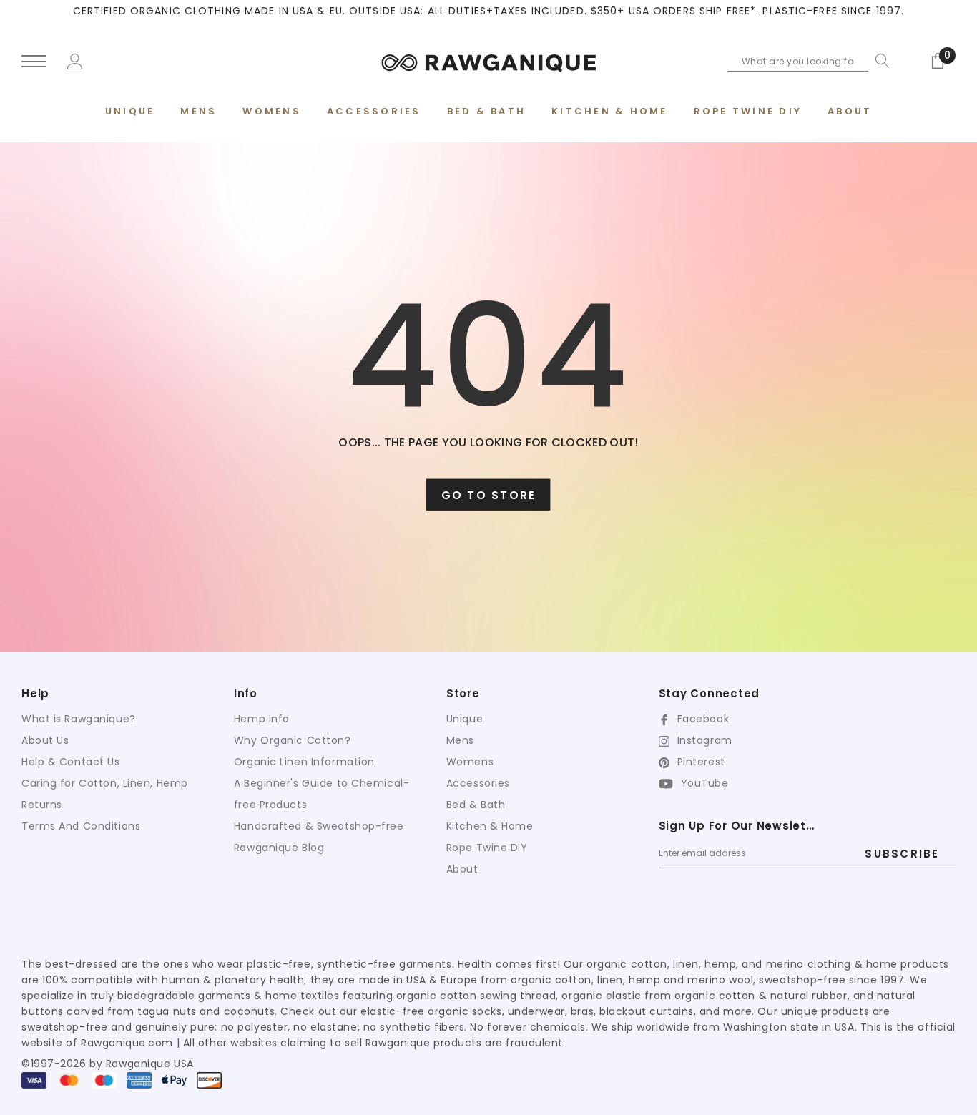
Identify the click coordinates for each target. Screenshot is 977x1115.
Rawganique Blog (279, 847)
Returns (41, 804)
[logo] (488, 60)
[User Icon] (75, 60)
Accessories (478, 783)
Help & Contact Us (70, 762)
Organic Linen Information (304, 762)
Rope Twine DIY (487, 847)
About (462, 869)
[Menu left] (33, 62)
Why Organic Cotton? (292, 740)
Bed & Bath (476, 804)
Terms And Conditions (80, 826)
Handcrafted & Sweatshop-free (319, 826)
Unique (464, 719)
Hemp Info (262, 719)
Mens (460, 740)
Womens (470, 762)
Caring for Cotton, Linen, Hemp (104, 783)
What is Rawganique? (78, 719)
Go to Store (488, 495)
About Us (45, 740)
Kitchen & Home (490, 826)
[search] (879, 61)
